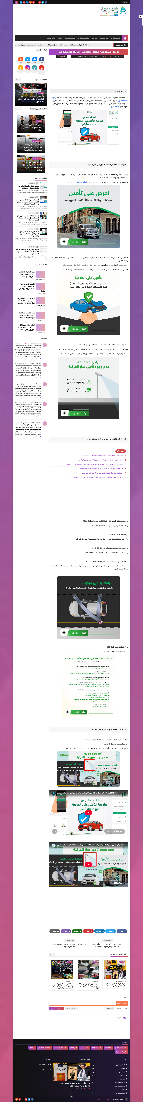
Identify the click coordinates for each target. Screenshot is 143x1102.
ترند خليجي (84, 1047)
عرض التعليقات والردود (56, 1009)
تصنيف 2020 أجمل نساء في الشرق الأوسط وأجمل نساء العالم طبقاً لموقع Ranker (27, 217)
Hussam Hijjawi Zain (36, 344)
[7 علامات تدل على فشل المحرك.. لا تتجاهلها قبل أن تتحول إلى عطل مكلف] (40, 327)
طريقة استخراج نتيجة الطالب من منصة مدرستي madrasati (28, 186)
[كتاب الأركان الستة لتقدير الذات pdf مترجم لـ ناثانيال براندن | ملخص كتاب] (40, 274)
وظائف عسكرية (51, 38)
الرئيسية (125, 2)
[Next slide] (50, 954)
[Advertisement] (50, 19)
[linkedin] (27, 2)
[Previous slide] (19, 79)
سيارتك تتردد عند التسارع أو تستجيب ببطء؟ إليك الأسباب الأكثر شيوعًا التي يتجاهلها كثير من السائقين (95, 464)
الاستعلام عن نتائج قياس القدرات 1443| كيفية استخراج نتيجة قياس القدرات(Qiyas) (31, 167)
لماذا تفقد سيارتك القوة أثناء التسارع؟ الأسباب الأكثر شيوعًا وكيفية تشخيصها (101, 468)
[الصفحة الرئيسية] (125, 38)
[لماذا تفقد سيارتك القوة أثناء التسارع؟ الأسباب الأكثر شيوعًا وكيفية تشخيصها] (40, 315)
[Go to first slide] (16, 79)
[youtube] (39, 2)
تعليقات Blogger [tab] (121, 1003)
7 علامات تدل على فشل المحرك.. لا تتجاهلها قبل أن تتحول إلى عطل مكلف (102, 473)
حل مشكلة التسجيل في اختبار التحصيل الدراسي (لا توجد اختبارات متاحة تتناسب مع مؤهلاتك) (31, 146)
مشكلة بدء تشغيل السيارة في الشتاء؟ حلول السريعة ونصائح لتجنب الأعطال (31, 99)
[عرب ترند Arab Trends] (114, 11)
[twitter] (42, 2)
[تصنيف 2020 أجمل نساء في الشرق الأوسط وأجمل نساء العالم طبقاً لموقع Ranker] (43, 215)
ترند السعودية (104, 38)
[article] (70, 943)
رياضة (60, 38)
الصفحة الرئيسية (100, 56)
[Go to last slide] (54, 954)
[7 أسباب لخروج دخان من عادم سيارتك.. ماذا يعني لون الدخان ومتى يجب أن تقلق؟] (40, 286)
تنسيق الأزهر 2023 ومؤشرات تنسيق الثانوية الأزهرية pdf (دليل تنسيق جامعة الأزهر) (27, 251)
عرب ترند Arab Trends (103, 1099)
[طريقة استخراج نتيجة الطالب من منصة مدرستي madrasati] (43, 185)
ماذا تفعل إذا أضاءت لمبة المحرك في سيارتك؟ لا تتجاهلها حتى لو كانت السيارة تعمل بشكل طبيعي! (95, 477)
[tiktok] (36, 2)
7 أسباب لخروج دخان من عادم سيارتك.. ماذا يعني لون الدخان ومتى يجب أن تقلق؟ (62, 45)
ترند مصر (94, 38)
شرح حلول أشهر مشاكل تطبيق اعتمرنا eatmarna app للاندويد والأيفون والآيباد (29, 233)
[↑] (71, 1096)
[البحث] (16, 2)
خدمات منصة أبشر (69, 38)
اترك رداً (37, 358)
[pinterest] (33, 2)
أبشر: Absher (81, 182)
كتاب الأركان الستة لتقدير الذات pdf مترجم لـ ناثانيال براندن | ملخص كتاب (111, 45)
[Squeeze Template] (126, 1099)
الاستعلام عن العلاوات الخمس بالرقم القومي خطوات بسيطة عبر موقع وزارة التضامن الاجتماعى (27, 201)
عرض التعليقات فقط (71, 1009)
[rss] (30, 2)
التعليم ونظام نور (115, 38)
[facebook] (46, 2)
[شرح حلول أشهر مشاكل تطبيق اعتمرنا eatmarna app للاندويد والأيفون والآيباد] (43, 231)
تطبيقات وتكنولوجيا (83, 38)
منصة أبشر (115, 106)
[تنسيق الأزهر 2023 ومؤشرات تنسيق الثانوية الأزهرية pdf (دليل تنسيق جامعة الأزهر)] (43, 249)
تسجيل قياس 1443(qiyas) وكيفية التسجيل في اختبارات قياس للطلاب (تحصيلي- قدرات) (31, 126)
